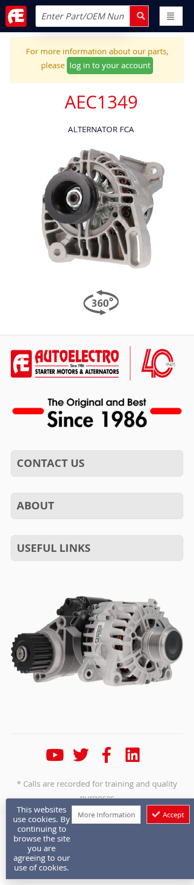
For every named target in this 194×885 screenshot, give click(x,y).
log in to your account (110, 65)
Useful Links (54, 548)
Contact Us (51, 463)
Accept (172, 814)
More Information (106, 814)
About (35, 505)
